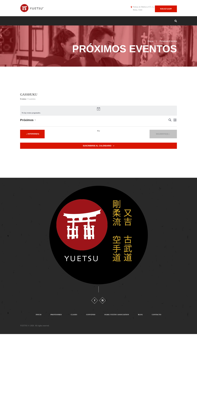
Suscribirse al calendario (97, 146)
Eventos (23, 99)
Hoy (98, 131)
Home (150, 41)
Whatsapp (166, 9)
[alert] (98, 111)
